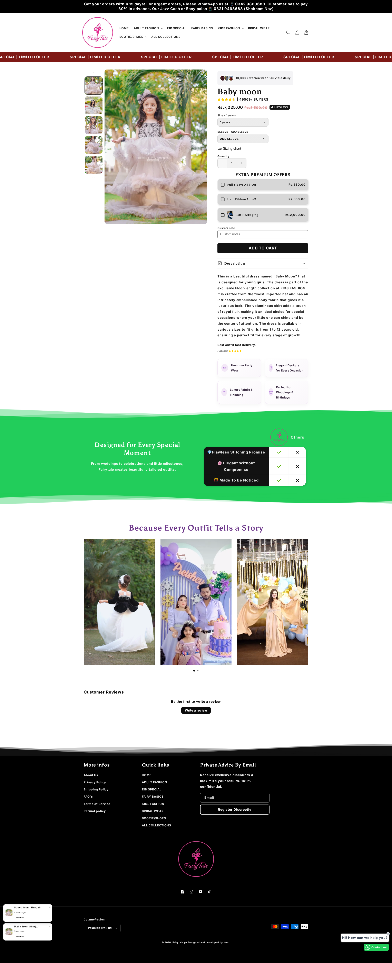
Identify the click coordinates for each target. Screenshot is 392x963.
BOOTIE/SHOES (154, 818)
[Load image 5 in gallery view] (93, 165)
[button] (147, 28)
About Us (91, 775)
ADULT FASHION (154, 782)
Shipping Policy (96, 789)
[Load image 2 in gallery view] (93, 105)
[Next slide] (303, 606)
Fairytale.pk (180, 942)
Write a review (196, 710)
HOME (146, 775)
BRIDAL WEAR (153, 811)
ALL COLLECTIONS (156, 825)
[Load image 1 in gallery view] (93, 85)
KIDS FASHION (153, 804)
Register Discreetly (235, 809)
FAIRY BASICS (153, 796)
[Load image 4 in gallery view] (93, 145)
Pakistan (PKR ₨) (100, 927)
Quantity (223, 156)
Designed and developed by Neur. (209, 942)
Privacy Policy (95, 782)
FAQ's (88, 796)
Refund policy (95, 811)
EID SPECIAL (151, 789)
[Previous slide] (89, 606)
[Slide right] (94, 178)
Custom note (226, 228)
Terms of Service (97, 804)
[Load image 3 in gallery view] (93, 125)
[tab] (194, 670)
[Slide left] (94, 73)
